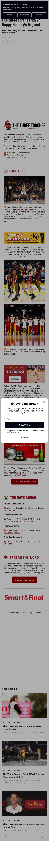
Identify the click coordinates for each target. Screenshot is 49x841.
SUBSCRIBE (24, 425)
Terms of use (39, 430)
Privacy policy (14, 432)
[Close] (44, 402)
